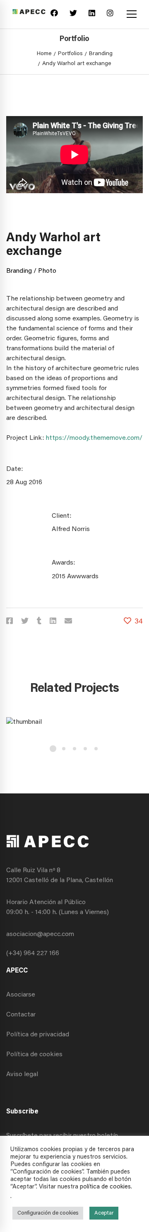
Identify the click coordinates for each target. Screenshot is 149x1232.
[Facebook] (54, 14)
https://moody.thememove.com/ (94, 438)
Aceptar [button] (103, 1213)
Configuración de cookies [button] (47, 1213)
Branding (101, 54)
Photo (47, 271)
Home (44, 54)
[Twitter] (73, 14)
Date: (14, 469)
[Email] (68, 622)
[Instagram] (110, 14)
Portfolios (70, 54)
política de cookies (105, 1187)
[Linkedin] (92, 14)
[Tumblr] (39, 622)
